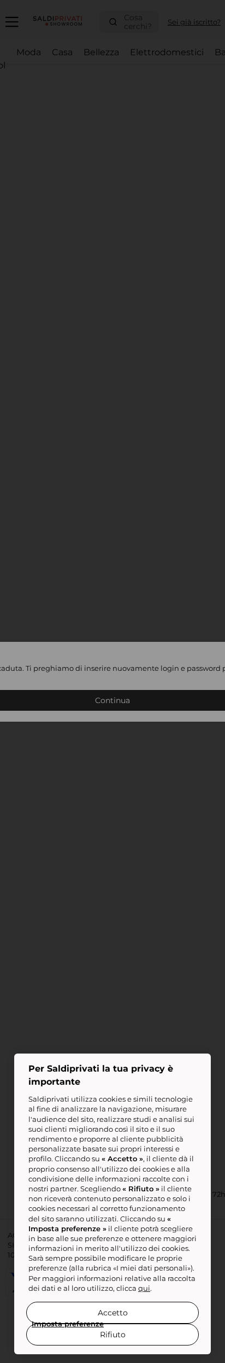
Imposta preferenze (68, 1323)
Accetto (113, 1313)
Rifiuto (113, 1334)
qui (144, 1288)
